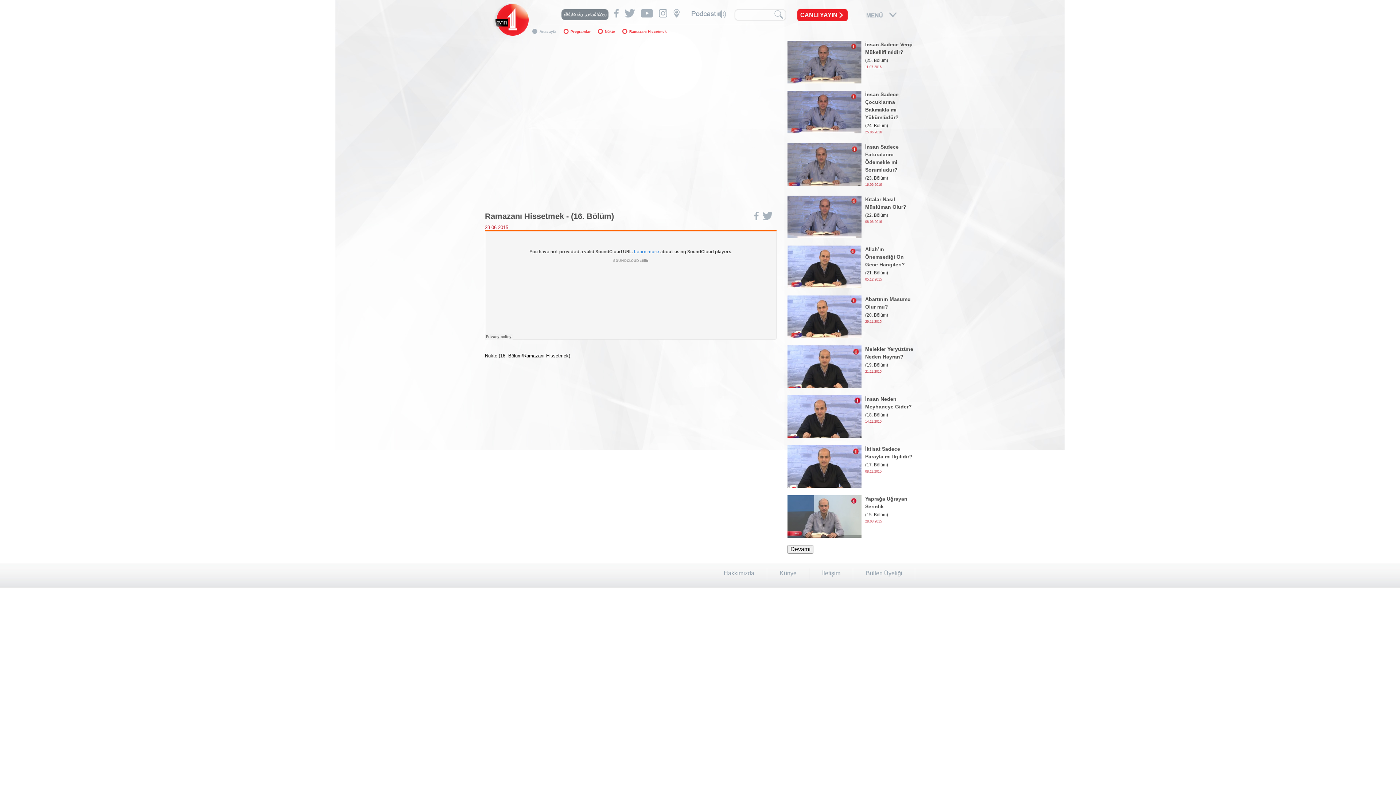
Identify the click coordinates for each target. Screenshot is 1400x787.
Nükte (610, 32)
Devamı (800, 549)
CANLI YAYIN (818, 15)
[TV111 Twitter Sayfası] (630, 13)
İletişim (831, 573)
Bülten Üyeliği (884, 573)
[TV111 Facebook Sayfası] (616, 13)
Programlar (581, 32)
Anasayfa (548, 32)
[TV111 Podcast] (709, 14)
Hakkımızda (739, 573)
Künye (788, 573)
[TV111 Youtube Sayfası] (647, 13)
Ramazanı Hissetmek (648, 32)
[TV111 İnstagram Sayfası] (663, 13)
